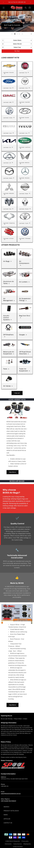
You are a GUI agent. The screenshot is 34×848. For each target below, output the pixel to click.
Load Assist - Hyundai (24, 117)
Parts (5, 369)
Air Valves (7, 386)
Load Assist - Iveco (23, 133)
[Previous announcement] (3, 2)
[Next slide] (22, 34)
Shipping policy (27, 843)
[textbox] (18, 40)
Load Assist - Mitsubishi (8, 193)
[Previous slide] (12, 34)
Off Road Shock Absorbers (25, 353)
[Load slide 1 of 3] (15, 34)
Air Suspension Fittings (25, 299)
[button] (4, 8)
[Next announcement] (31, 2)
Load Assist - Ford (7, 88)
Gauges (22, 335)
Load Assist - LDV (7, 162)
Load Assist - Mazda (7, 178)
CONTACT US (8, 822)
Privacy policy (25, 841)
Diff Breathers (8, 335)
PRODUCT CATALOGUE (11, 810)
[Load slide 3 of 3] (19, 34)
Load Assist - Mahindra (24, 162)
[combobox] (17, 40)
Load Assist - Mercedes (24, 178)
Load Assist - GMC (7, 102)
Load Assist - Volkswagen (24, 238)
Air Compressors (24, 262)
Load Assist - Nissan (23, 193)
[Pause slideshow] (32, 34)
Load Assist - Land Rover (24, 147)
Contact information (18, 846)
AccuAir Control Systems (6, 317)
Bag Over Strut (24, 316)
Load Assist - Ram (7, 208)
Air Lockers (23, 282)
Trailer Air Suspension (23, 370)
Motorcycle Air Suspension (8, 353)
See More (12, 472)
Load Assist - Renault (24, 208)
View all (17, 393)
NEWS (6, 814)
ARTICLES (7, 818)
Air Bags (6, 261)
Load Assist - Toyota (23, 223)
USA (2, 800)
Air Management (8, 299)
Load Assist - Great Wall (24, 102)
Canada (6, 800)
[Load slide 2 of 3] (17, 34)
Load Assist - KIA (7, 147)
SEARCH (6, 806)
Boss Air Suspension (14, 841)
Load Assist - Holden (8, 117)
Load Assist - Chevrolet (8, 72)
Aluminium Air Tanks (8, 282)
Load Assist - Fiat (23, 72)
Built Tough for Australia (12, 25)
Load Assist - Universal (8, 238)
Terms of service (17, 843)
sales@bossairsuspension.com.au (11, 793)
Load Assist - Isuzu (7, 133)
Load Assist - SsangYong (9, 223)
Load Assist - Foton (23, 88)
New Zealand (12, 800)
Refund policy (8, 843)
